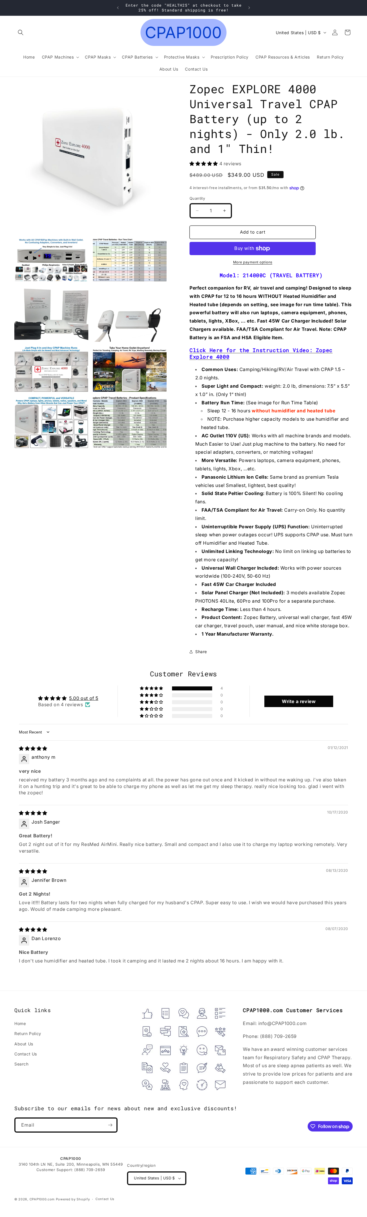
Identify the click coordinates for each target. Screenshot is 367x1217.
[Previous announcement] (118, 7)
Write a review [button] (299, 701)
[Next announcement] (249, 7)
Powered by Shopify (73, 1199)
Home (20, 1023)
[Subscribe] (110, 1125)
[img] (33, 748)
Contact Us (25, 1053)
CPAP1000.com (42, 1199)
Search (21, 1063)
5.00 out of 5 (83, 698)
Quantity (197, 198)
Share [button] (201, 651)
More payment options (252, 262)
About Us (23, 1043)
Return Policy (27, 1033)
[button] (20, 32)
